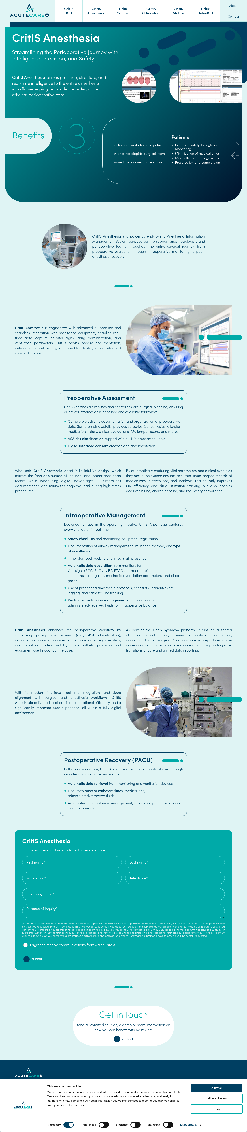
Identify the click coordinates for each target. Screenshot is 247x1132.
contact (127, 1039)
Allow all (216, 1087)
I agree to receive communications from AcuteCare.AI (73, 944)
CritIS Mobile (178, 10)
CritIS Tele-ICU (206, 10)
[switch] (104, 1125)
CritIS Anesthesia (96, 10)
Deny (217, 1109)
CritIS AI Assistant (151, 10)
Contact (233, 16)
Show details (188, 1124)
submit (36, 959)
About (233, 5)
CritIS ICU (69, 10)
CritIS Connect (124, 10)
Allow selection (217, 1098)
